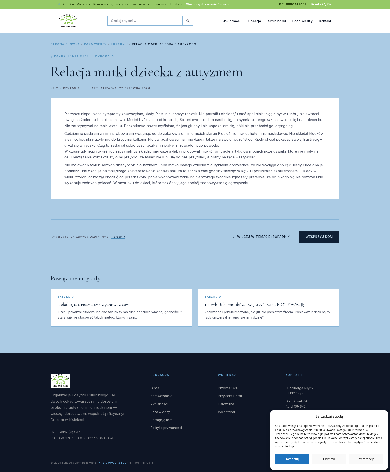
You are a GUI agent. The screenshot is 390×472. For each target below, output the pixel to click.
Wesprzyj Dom (319, 237)
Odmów (329, 459)
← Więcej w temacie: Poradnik (261, 237)
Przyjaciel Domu (230, 396)
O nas (155, 388)
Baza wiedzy (302, 21)
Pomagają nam (161, 420)
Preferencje (366, 459)
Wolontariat (226, 412)
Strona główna (65, 44)
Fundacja (254, 21)
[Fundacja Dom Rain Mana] (68, 21)
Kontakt (325, 21)
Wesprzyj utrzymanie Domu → (208, 4)
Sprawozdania (161, 396)
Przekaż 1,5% (321, 4)
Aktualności (277, 21)
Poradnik (119, 44)
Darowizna (226, 404)
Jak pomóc (231, 21)
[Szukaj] (187, 20)
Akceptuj (292, 459)
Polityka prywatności (166, 428)
